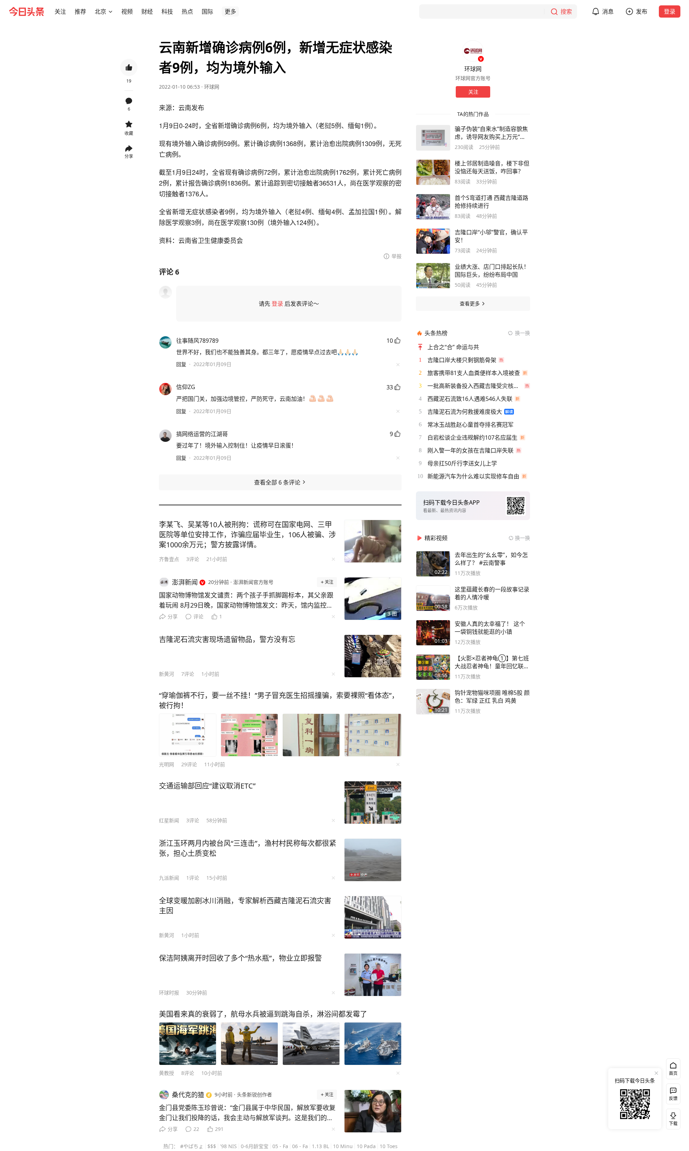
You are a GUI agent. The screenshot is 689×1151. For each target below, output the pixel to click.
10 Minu (343, 1146)
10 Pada (366, 1146)
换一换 (522, 332)
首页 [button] (673, 1073)
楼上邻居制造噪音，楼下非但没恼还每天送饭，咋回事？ (492, 167)
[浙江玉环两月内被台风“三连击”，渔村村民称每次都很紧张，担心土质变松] (372, 860)
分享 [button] (129, 156)
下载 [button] (672, 1118)
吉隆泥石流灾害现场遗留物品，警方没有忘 (227, 639)
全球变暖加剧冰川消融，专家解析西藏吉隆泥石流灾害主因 (245, 906)
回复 (181, 364)
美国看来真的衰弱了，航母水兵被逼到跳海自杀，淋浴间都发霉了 (263, 1014)
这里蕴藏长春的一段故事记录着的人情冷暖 (492, 593)
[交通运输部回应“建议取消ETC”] (372, 802)
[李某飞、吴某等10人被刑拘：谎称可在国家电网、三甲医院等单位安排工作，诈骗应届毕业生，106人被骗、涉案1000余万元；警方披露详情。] (372, 541)
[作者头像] (473, 51)
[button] (60, 11)
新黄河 (166, 673)
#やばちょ (191, 1146)
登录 (669, 11)
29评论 (189, 764)
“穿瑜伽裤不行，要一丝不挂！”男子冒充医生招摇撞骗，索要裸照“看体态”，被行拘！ (279, 700)
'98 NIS (228, 1146)
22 (196, 1129)
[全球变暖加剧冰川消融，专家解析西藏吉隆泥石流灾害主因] (372, 917)
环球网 (211, 86)
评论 (198, 616)
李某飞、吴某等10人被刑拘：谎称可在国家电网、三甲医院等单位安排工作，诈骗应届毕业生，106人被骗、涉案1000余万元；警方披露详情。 (247, 534)
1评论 (192, 877)
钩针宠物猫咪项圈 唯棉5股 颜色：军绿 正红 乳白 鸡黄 (492, 697)
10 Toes (389, 1146)
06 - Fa (300, 1146)
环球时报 (169, 992)
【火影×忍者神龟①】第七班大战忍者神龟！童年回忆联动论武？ (492, 662)
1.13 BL (320, 1146)
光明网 (166, 764)
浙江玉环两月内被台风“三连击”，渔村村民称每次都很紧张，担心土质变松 (247, 848)
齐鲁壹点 (169, 559)
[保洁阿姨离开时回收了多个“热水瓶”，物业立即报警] (372, 975)
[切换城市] (110, 11)
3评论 (192, 559)
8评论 (187, 1073)
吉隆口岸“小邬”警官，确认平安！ (491, 236)
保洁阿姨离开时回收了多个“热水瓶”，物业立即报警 (240, 958)
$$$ (211, 1146)
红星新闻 (169, 820)
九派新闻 (169, 877)
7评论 (187, 673)
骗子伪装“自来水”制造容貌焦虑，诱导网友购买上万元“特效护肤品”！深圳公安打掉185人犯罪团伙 (492, 133)
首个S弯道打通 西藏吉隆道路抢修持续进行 (491, 202)
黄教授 (166, 1073)
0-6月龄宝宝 (254, 1146)
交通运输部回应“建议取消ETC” (207, 786)
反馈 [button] (673, 1098)
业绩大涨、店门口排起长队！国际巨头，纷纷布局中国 (492, 271)
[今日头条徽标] (26, 11)
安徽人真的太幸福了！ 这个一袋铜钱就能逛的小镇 (490, 628)
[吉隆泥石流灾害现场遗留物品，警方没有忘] (372, 656)
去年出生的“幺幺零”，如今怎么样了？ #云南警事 (491, 559)
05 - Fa (280, 1146)
